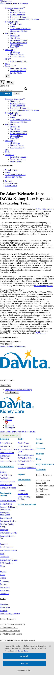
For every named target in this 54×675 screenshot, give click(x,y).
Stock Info (9, 33)
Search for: (4, 86)
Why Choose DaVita (8, 533)
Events (12, 26)
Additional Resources (8, 461)
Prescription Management (5, 513)
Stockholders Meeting (18, 31)
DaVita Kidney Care (44, 209)
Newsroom (40, 448)
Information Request (18, 68)
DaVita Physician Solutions (43, 495)
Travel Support (6, 518)
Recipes (3, 472)
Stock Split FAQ (16, 45)
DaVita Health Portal (26, 461)
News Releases (16, 24)
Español (21, 474)
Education (4, 544)
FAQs (7, 63)
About (2, 575)
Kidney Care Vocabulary (5, 457)
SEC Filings (15, 52)
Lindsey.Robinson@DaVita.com (13, 346)
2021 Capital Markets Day (20, 29)
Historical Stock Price (18, 42)
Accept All (24, 656)
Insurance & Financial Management (8, 508)
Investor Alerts (16, 73)
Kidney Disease (6, 443)
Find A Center (6, 432)
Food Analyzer (6, 485)
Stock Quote (15, 38)
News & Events (11, 22)
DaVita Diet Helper (25, 458)
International (5, 587)
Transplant (4, 530)
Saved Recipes (6, 475)
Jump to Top (5, 385)
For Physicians (24, 480)
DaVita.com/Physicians (43, 286)
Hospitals (21, 490)
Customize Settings (10, 435)
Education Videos (7, 453)
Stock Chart (14, 36)
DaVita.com (40, 333)
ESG (7, 59)
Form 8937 (14, 47)
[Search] (7, 76)
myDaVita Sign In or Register (23, 432)
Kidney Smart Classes (8, 449)
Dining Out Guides (7, 481)
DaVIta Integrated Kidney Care (43, 481)
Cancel (16, 93)
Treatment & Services (5, 494)
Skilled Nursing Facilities (24, 498)
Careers (3, 578)
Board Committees (17, 15)
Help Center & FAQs (45, 464)
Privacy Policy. (23, 651)
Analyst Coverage (17, 56)
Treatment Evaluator (26, 455)
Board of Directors (17, 12)
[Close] (50, 646)
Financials (9, 50)
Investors (8, 181)
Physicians (4, 604)
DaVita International (27, 504)
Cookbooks (4, 478)
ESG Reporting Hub (18, 61)
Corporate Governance (14, 8)
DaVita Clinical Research (42, 490)
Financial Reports (17, 54)
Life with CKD (6, 446)
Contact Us (9, 66)
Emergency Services (8, 521)
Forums (21, 464)
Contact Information (18, 71)
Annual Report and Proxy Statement (24, 19)
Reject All (24, 663)
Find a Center (23, 443)
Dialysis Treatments (8, 501)
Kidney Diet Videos (8, 488)
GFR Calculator (24, 446)
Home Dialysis (6, 504)
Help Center (5, 590)
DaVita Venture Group (45, 486)
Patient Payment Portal (27, 467)
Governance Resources (19, 17)
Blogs (38, 459)
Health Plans (23, 494)
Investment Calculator (18, 40)
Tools (2, 553)
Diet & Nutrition (7, 466)
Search (6, 93)
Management (15, 10)
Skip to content (6, 1)
